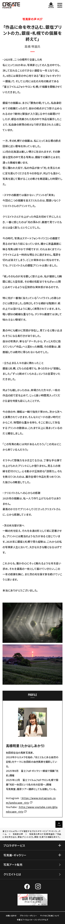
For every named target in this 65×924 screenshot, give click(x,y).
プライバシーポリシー (28, 915)
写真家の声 (18, 834)
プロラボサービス (14, 845)
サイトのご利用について (49, 915)
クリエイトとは (12, 874)
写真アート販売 (12, 864)
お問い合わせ (11, 915)
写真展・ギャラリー (14, 855)
